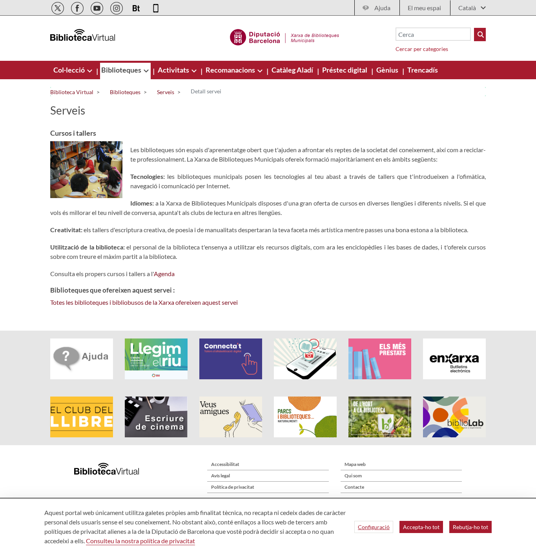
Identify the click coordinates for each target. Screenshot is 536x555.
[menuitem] (69, 70)
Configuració (374, 527)
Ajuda (382, 7)
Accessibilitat (225, 464)
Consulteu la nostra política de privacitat (140, 540)
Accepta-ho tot (421, 527)
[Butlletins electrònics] (137, 7)
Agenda (164, 273)
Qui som (353, 476)
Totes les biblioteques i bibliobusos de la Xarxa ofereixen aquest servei (144, 302)
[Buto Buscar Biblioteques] (480, 34)
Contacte (354, 487)
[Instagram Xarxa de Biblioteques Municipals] (117, 7)
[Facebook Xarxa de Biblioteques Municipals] (78, 7)
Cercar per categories (422, 48)
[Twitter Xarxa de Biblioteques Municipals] (58, 7)
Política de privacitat (232, 487)
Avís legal (220, 476)
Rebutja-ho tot (470, 527)
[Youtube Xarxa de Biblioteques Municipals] (97, 7)
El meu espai (424, 7)
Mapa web (355, 464)
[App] (155, 7)
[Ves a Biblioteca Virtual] (285, 36)
